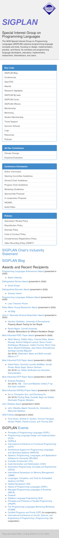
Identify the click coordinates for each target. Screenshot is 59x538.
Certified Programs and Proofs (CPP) (24, 512)
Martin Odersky (15, 277)
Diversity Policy (11, 229)
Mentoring (9, 112)
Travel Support (11, 121)
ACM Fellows (8, 414)
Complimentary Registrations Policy (20, 238)
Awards (7, 86)
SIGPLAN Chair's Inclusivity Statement (23, 251)
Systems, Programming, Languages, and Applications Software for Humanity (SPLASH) (32, 457)
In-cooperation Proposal (15, 198)
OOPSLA (12, 441)
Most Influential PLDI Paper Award (17, 360)
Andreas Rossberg (16, 380)
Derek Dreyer (14, 285)
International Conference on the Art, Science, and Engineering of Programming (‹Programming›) (30, 516)
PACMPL (8, 202)
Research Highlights (13, 90)
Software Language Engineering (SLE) (25, 498)
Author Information (12, 171)
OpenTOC (8, 81)
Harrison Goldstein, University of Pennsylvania (29, 321)
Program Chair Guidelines (16, 184)
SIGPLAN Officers (12, 103)
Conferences (10, 77)
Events (23, 427)
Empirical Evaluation (13, 157)
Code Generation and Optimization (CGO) (27, 463)
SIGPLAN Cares (11, 99)
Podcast (8, 139)
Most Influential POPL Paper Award (18, 335)
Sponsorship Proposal (14, 193)
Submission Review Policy (16, 220)
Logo (6, 130)
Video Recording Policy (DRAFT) (19, 243)
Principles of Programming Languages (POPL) (29, 432)
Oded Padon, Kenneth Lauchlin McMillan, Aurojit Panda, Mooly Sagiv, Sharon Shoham (30, 366)
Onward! (12, 495)
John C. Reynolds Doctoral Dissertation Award (23, 315)
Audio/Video (9, 206)
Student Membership (13, 117)
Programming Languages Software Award (21, 297)
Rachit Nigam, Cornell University (22, 328)
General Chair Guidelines (15, 180)
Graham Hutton (15, 293)
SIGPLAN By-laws (12, 95)
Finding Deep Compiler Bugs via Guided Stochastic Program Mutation (31, 398)
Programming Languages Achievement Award (23, 271)
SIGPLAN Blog (11, 72)
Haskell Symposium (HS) (19, 483)
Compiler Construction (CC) (20, 461)
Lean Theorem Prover (18, 303)
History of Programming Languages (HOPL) (28, 486)
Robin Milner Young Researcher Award (19, 307)
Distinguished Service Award (15, 281)
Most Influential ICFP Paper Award (17, 376)
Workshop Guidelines (14, 189)
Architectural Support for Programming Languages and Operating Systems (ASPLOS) (31, 451)
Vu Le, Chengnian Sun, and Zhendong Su (27, 394)
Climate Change (11, 153)
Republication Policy (13, 225)
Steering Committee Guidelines (18, 176)
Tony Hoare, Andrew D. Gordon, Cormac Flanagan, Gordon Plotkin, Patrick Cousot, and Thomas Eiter (31, 420)
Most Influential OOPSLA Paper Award (19, 390)
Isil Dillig (11, 311)
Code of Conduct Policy (15, 234)
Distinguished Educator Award (15, 289)
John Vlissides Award (11, 403)
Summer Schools (12, 125)
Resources (9, 134)
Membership (10, 108)
